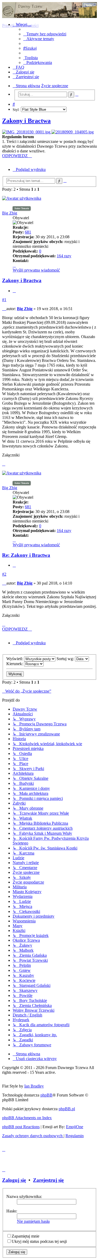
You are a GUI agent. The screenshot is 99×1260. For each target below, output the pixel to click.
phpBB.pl (67, 1109)
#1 (4, 299)
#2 (4, 574)
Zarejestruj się (48, 1180)
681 (28, 232)
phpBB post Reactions (21, 1126)
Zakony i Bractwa (26, 120)
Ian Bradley (34, 1086)
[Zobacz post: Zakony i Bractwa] (72, 132)
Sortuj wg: (65, 658)
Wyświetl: (15, 658)
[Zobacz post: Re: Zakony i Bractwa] (26, 132)
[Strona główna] (49, 10)
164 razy (64, 256)
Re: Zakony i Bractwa (26, 555)
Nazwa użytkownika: (24, 1196)
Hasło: (11, 1211)
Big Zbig (9, 213)
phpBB (46, 1095)
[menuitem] (44, 34)
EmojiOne (74, 1126)
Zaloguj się (14, 1180)
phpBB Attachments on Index (27, 1118)
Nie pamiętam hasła (33, 1221)
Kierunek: (15, 663)
